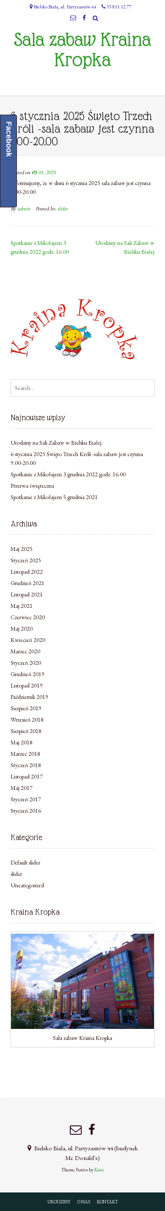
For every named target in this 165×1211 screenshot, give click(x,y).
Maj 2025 (22, 549)
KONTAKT (107, 1202)
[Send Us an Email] (73, 17)
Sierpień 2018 (26, 731)
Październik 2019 (29, 697)
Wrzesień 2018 (27, 719)
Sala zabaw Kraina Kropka (82, 50)
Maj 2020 (22, 628)
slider (62, 208)
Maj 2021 (22, 606)
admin (23, 208)
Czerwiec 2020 (28, 617)
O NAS (83, 1202)
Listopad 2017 (27, 776)
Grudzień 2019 (27, 674)
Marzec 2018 (25, 753)
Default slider (25, 862)
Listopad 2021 (27, 594)
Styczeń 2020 (26, 662)
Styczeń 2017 (26, 799)
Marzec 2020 (25, 651)
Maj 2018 (22, 742)
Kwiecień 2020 (28, 640)
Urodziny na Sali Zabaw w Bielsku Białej (56, 442)
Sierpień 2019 (26, 708)
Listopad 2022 (27, 571)
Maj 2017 (22, 788)
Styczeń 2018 (26, 765)
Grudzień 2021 (27, 583)
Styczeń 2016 (26, 810)
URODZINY (59, 1202)
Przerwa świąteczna (32, 485)
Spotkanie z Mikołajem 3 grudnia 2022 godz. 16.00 (68, 474)
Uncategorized (27, 885)
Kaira (99, 1170)
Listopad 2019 (27, 685)
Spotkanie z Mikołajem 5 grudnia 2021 (54, 497)
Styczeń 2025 (26, 560)
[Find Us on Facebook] (84, 17)
